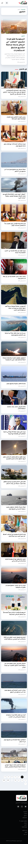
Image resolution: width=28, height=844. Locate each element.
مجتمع (25, 815)
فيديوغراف (24, 817)
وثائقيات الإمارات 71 (23, 821)
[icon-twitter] (22, 806)
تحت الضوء (24, 830)
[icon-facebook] (18, 806)
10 (15, 780)
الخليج (25, 825)
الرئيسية (23, 9)
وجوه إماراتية (24, 827)
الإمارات (25, 813)
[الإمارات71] (23, 3)
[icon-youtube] (25, 806)
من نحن (25, 834)
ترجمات (25, 823)
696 (4, 780)
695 (8, 780)
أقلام (26, 832)
